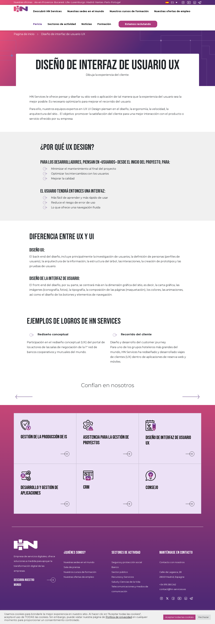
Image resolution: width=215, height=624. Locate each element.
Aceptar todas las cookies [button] (179, 617)
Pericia (37, 24)
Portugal (115, 2)
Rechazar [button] (203, 617)
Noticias (86, 24)
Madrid (90, 2)
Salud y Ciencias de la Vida (126, 582)
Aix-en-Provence (43, 2)
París (107, 2)
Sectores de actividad (62, 24)
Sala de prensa (72, 567)
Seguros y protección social (127, 562)
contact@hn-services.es (172, 589)
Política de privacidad (119, 617)
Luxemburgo (78, 2)
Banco (115, 567)
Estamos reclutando (138, 24)
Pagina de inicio (24, 34)
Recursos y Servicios (123, 577)
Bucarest (59, 2)
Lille (68, 2)
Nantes (99, 2)
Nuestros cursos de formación (129, 11)
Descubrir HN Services (47, 11)
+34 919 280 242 (167, 584)
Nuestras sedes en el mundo (85, 11)
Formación (104, 24)
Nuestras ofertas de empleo (172, 11)
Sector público (120, 572)
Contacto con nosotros (171, 562)
